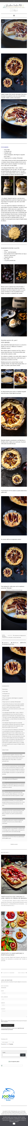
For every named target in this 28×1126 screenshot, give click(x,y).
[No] (26, 1120)
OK (14, 1123)
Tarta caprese (21, 972)
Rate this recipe (4, 985)
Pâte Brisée (5, 342)
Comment (3, 1008)
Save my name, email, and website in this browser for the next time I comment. (14, 1021)
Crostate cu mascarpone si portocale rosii (12, 954)
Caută (4, 1052)
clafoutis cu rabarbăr (8, 972)
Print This (24, 642)
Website (3, 1002)
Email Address (4, 996)
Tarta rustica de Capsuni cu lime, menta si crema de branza (14, 897)
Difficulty (14, 642)
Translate (11, 1044)
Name (2, 990)
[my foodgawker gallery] (14, 1061)
